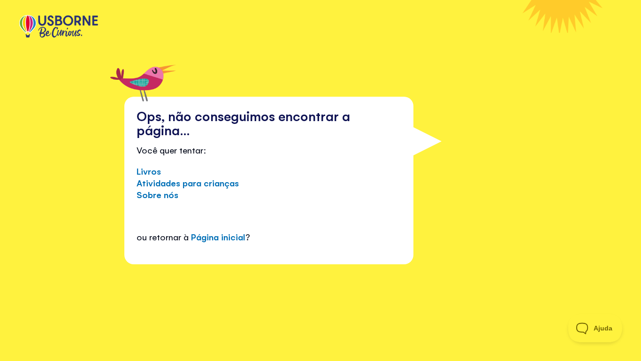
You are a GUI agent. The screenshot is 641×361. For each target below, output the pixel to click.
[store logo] (58, 27)
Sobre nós (157, 194)
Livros (149, 171)
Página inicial (218, 236)
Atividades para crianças (188, 182)
